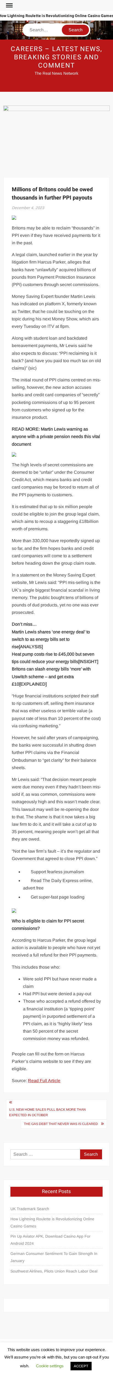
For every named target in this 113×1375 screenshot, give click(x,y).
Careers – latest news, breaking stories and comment (56, 57)
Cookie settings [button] (50, 1365)
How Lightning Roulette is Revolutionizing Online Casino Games (52, 1222)
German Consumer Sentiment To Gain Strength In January (53, 1257)
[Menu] (8, 5)
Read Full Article (44, 1080)
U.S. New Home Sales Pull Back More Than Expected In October (47, 1112)
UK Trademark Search (29, 1209)
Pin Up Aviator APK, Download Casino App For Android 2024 (50, 1240)
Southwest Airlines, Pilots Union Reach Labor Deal (53, 1271)
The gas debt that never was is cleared (61, 1124)
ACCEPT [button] (81, 1366)
